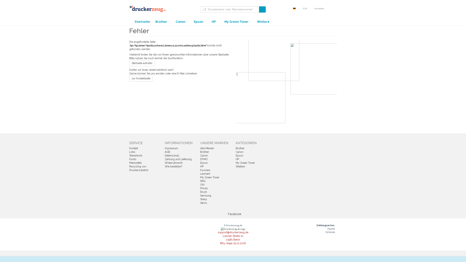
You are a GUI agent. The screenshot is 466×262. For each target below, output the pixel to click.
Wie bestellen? (173, 166)
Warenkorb (135, 155)
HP (214, 21)
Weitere (263, 21)
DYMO (204, 159)
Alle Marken (207, 148)
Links (132, 151)
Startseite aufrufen (142, 63)
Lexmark (205, 173)
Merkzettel (135, 162)
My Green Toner (236, 21)
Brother (161, 21)
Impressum (171, 148)
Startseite (142, 21)
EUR (305, 8)
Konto (132, 159)
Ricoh (203, 191)
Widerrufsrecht (173, 162)
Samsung (205, 195)
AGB (167, 151)
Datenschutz (172, 155)
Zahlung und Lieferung (178, 159)
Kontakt (133, 148)
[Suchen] (262, 9)
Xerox (203, 202)
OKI (202, 184)
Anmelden (319, 8)
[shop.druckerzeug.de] (147, 8)
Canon (181, 21)
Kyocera (205, 170)
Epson (199, 21)
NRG (203, 181)
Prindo (204, 188)
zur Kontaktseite (141, 78)
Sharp (203, 199)
